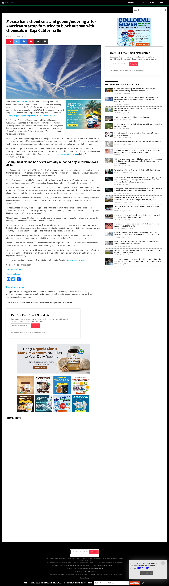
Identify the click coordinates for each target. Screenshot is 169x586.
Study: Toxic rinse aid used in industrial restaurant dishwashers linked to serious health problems (137, 243)
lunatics (55, 294)
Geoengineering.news (76, 260)
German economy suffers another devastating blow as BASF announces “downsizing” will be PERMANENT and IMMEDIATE (136, 234)
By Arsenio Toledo (127, 228)
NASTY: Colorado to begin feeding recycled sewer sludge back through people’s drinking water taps (137, 216)
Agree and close (146, 573)
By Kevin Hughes (127, 193)
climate (51, 291)
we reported (22, 102)
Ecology (86, 291)
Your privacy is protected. (18, 332)
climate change (62, 291)
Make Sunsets (65, 294)
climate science (76, 291)
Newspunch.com (13, 274)
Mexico (75, 294)
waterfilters (133, 2)
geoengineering (25, 294)
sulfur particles (85, 294)
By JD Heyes (126, 128)
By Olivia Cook (127, 144)
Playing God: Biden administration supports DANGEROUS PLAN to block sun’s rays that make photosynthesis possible (138, 190)
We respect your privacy (73, 562)
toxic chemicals (24, 297)
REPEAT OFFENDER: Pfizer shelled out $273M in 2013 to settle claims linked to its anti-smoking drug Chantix (137, 151)
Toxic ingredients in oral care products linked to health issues (137, 170)
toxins (152, 2)
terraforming (11, 297)
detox (144, 2)
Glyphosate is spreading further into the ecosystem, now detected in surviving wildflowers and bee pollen (135, 90)
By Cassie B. (126, 113)
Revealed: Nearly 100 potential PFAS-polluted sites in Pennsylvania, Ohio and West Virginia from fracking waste (135, 199)
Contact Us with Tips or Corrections (85, 571)
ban (21, 291)
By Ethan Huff (126, 104)
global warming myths (67, 154)
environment (11, 294)
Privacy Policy (84, 578)
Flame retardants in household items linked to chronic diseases (137, 142)
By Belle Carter (127, 119)
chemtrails (43, 291)
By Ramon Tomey (127, 155)
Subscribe (134, 583)
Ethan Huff (23, 36)
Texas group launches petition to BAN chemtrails (132, 117)
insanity (36, 294)
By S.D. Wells (126, 264)
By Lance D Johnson (128, 93)
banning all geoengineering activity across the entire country (32, 115)
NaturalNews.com (13, 269)
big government (31, 291)
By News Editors (127, 137)
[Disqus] (53, 450)
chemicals (163, 2)
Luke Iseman (45, 294)
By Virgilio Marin (127, 211)
